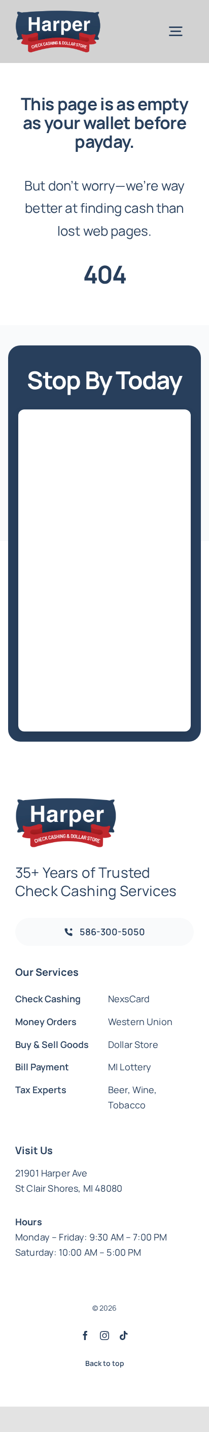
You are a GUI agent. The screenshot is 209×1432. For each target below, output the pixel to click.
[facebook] (85, 1335)
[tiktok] (123, 1335)
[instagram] (104, 1335)
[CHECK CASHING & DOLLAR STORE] (58, 15)
